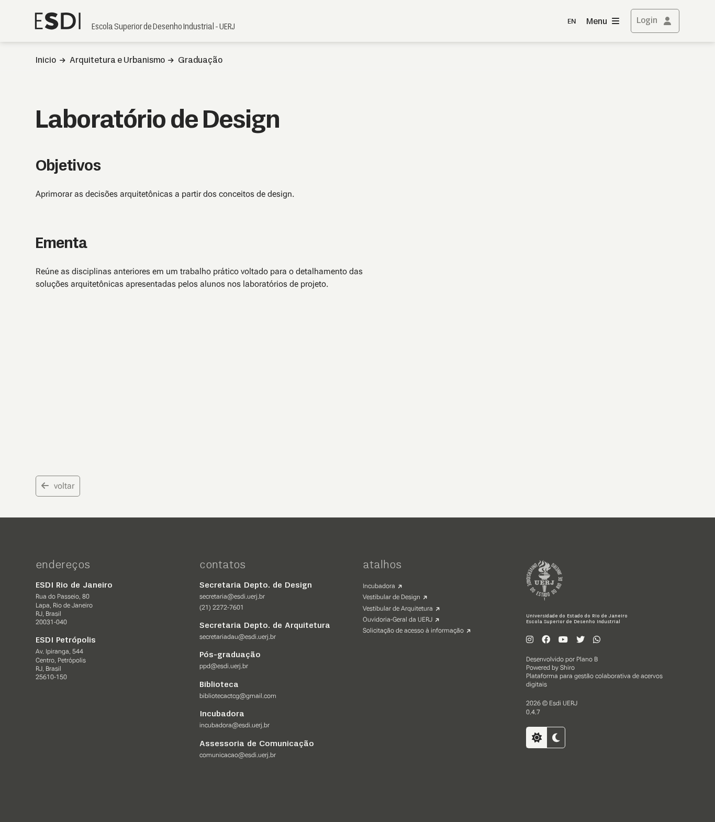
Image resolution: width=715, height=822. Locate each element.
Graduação (200, 61)
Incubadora (379, 586)
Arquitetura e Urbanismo (117, 61)
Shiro (567, 667)
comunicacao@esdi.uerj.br (237, 755)
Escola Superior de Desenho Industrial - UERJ (163, 27)
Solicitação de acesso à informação (413, 630)
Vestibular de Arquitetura (398, 608)
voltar (64, 486)
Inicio (46, 61)
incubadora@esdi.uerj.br (234, 725)
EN (571, 21)
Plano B (587, 659)
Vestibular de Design (391, 597)
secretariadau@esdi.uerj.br (237, 636)
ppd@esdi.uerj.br (223, 666)
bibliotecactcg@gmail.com (237, 696)
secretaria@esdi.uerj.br (232, 596)
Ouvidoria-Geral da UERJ (397, 619)
